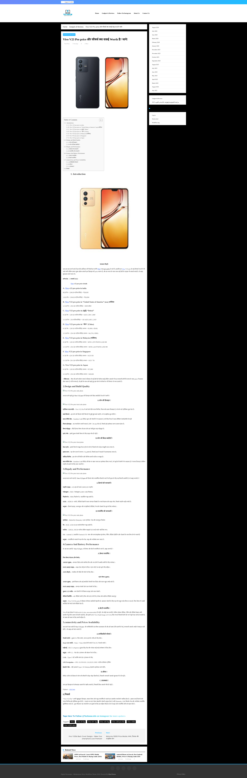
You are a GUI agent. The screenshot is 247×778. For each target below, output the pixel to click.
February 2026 (156, 42)
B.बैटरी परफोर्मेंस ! (72, 157)
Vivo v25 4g (104, 722)
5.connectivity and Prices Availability (75, 160)
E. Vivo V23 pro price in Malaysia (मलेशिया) (79, 133)
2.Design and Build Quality (72, 140)
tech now (67, 43)
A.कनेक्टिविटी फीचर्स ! (73, 162)
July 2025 (154, 68)
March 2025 (155, 83)
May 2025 (154, 75)
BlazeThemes (112, 774)
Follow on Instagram (124, 13)
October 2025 (155, 57)
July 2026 (154, 31)
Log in (154, 115)
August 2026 (155, 27)
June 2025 (154, 72)
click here (72, 689)
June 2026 (154, 35)
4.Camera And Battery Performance (75, 153)
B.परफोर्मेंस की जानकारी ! (74, 151)
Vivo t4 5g (81, 722)
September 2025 (156, 61)
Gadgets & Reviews (108, 13)
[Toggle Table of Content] (100, 120)
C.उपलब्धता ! (71, 166)
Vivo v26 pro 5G (118, 722)
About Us (137, 13)
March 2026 (155, 38)
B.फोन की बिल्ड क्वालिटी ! (74, 144)
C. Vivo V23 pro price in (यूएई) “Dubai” (78, 129)
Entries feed (155, 119)
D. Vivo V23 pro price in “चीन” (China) (78, 131)
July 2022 (154, 90)
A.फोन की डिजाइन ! (72, 142)
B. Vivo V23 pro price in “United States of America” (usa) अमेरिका (85, 127)
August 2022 (155, 87)
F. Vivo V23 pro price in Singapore (77, 135)
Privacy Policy (181, 774)
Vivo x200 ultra (70, 725)
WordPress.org (155, 122)
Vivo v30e (131, 722)
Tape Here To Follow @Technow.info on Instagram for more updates (94, 716)
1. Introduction (69, 123)
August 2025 (155, 64)
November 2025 (156, 53)
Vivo (98, 269)
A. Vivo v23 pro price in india (76, 125)
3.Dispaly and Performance (72, 147)
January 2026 (155, 46)
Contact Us (146, 13)
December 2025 (156, 49)
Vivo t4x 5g (92, 722)
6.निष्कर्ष (67, 168)
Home (97, 13)
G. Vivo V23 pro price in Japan (76, 138)
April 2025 (155, 79)
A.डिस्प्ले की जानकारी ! (73, 149)
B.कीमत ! (70, 164)
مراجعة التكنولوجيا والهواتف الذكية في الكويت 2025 (165, 102)
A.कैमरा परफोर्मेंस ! (72, 155)
